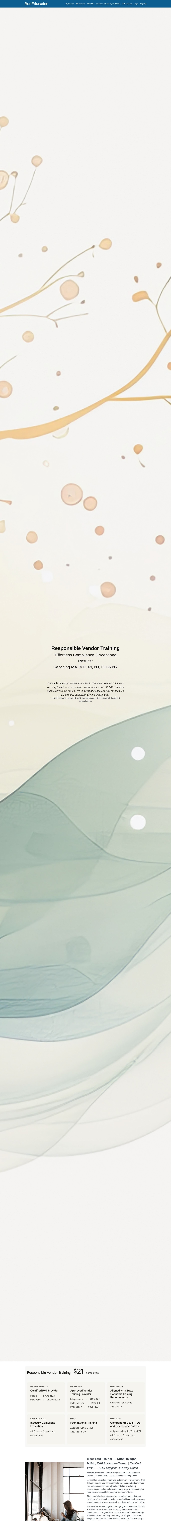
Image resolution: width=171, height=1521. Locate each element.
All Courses (80, 4)
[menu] (104, 4)
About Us (90, 4)
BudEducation (36, 4)
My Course (69, 4)
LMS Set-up (127, 4)
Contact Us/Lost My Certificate (108, 4)
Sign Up (143, 4)
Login (136, 4)
